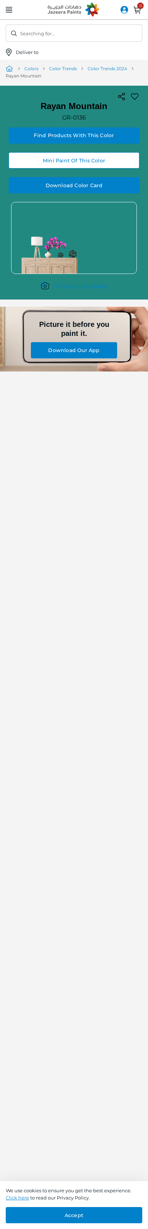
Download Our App (74, 350)
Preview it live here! (80, 286)
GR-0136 (74, 117)
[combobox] (74, 33)
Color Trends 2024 (107, 68)
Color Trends (63, 68)
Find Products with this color (74, 135)
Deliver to (28, 52)
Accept (74, 1215)
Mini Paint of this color (74, 160)
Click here (17, 1198)
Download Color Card (74, 185)
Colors (31, 68)
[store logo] (74, 10)
